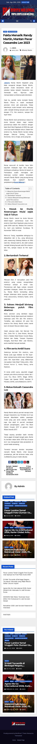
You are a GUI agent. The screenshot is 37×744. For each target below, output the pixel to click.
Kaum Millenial (19, 182)
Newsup (29, 733)
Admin (14, 48)
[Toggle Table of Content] (29, 188)
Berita (6, 527)
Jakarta (7, 83)
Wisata (7, 508)
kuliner (24, 501)
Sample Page (21, 740)
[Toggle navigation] (17, 21)
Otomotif (14, 503)
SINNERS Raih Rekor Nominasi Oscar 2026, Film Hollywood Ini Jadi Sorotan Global (16, 599)
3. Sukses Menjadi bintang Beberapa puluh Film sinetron (18, 198)
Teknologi (22, 503)
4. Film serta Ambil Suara (14, 202)
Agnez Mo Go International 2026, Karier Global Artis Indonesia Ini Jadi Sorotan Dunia (17, 590)
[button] (31, 21)
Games (6, 501)
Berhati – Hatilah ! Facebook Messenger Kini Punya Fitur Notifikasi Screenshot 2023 (12, 470)
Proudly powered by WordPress (13, 733)
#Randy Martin (27, 50)
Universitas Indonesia (21, 505)
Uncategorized (12, 31)
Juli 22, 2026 (10, 648)
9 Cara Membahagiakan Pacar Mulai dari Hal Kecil (25, 469)
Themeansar (18, 735)
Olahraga (7, 503)
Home (14, 740)
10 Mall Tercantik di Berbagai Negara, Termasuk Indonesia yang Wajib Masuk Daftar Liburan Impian (17, 581)
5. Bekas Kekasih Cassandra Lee (16, 204)
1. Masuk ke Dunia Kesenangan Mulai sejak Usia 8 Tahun (18, 192)
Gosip (5, 31)
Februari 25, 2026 (12, 689)
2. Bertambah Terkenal (13, 195)
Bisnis (11, 527)
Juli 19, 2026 (10, 668)
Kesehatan (17, 501)
